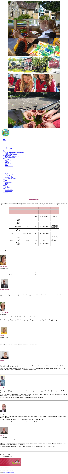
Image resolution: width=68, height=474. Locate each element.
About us (6, 141)
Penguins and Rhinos (8, 182)
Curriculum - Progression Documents (11, 154)
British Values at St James (9, 148)
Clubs (6, 164)
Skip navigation (3, 0)
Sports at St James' (8, 146)
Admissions (7, 162)
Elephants (6, 183)
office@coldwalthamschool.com (8, 472)
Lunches (6, 165)
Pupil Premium (7, 172)
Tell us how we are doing (9, 169)
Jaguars (6, 184)
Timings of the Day (8, 160)
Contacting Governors (8, 191)
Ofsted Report (7, 173)
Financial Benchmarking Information (11, 176)
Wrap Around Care (8, 149)
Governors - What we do (9, 190)
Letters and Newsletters (9, 166)
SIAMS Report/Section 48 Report (10, 178)
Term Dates (7, 159)
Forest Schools (7, 145)
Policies (6, 180)
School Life (7, 143)
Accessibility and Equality (9, 177)
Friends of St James (8, 163)
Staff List (6, 186)
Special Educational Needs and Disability (12, 156)
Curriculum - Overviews (9, 153)
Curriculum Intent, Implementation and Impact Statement (14, 152)
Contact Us (6, 195)
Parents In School (8, 167)
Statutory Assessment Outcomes (10, 174)
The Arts (6, 147)
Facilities (6, 144)
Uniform (6, 161)
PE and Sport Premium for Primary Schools (12, 175)
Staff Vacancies (7, 187)
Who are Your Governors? (9, 189)
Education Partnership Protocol (10, 157)
